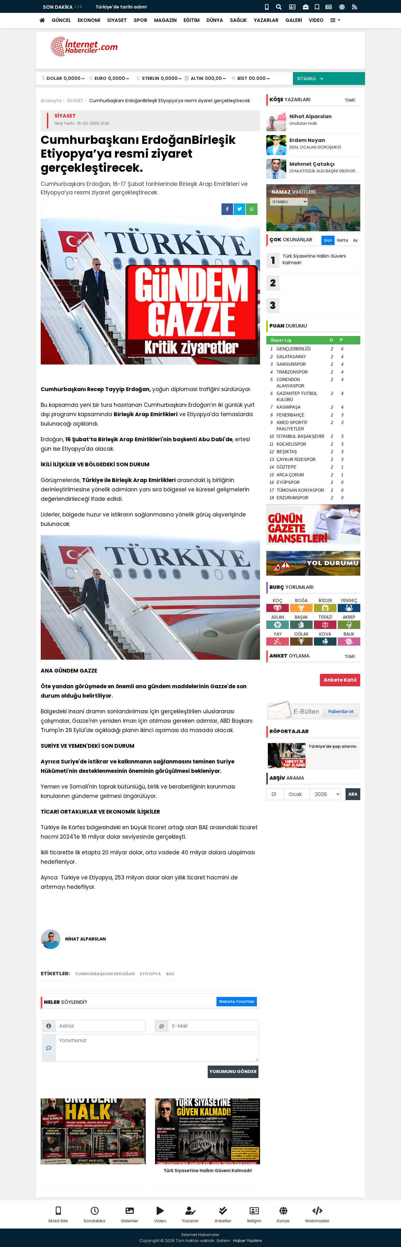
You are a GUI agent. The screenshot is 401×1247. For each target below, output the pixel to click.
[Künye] (342, 6)
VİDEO (316, 20)
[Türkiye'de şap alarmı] (286, 755)
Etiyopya (150, 974)
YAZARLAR (266, 20)
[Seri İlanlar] (317, 6)
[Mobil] (267, 6)
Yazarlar (190, 1221)
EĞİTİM (192, 20)
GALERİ (293, 20)
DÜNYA (214, 20)
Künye (283, 1221)
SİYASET (117, 20)
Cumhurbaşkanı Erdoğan (105, 974)
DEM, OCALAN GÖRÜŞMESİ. (315, 147)
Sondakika (94, 1221)
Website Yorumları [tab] (236, 1001)
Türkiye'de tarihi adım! (115, 7)
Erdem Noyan (307, 140)
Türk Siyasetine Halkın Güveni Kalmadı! (308, 260)
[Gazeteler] (328, 6)
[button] (335, 20)
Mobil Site (58, 1221)
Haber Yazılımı (247, 1241)
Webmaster (317, 1221)
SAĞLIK (238, 20)
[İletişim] (292, 6)
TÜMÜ (350, 100)
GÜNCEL (61, 20)
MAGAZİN (165, 20)
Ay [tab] (355, 240)
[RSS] (354, 6)
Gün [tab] (328, 240)
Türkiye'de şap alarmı (333, 746)
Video (160, 1221)
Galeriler (129, 1221)
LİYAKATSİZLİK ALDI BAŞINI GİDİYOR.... (324, 171)
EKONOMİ (89, 20)
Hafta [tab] (342, 240)
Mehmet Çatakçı (312, 164)
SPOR (140, 20)
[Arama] (279, 6)
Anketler (223, 1221)
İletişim (254, 1221)
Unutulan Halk (303, 123)
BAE (170, 974)
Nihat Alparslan (310, 116)
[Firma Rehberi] (306, 6)
